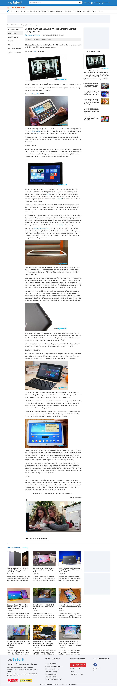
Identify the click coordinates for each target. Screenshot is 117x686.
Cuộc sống (24, 11)
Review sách (59, 11)
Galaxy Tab (35, 94)
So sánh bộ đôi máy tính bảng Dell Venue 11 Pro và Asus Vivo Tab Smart (91, 93)
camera (59, 199)
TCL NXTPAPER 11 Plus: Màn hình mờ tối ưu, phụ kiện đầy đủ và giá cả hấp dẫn (18, 643)
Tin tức (17, 25)
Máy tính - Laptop (13, 37)
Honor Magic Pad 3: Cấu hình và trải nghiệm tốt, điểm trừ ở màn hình (43, 606)
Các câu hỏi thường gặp (52, 669)
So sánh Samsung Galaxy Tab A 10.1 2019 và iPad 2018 (91, 118)
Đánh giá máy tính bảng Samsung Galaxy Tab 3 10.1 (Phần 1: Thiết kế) (91, 85)
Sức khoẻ (68, 11)
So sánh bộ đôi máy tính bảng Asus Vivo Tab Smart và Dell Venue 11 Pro (96, 71)
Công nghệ (14, 11)
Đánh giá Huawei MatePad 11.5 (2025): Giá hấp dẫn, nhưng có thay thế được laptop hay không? (69, 643)
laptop (61, 225)
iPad (48, 194)
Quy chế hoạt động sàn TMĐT (53, 679)
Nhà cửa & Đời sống (88, 11)
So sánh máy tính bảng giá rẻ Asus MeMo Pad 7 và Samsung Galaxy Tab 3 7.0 (91, 110)
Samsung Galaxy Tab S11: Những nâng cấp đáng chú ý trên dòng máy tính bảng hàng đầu (18, 606)
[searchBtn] (80, 2)
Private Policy (97, 668)
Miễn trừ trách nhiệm (51, 674)
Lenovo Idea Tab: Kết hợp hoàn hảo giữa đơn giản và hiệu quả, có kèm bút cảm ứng (69, 569)
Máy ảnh (10, 41)
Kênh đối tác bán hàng (76, 674)
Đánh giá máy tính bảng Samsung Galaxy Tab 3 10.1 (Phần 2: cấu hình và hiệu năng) (91, 101)
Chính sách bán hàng (51, 671)
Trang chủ (10, 25)
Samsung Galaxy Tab (41, 228)
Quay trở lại (38, 538)
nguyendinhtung (75, 497)
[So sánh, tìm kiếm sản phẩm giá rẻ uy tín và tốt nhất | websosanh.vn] (15, 2)
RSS (94, 670)
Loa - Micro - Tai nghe (14, 48)
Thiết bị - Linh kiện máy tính (14, 53)
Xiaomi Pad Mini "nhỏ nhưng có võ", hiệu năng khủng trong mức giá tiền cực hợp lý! (18, 569)
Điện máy (32, 11)
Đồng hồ (10, 45)
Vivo (34, 51)
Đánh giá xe (76, 11)
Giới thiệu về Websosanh (77, 669)
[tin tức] (8, 11)
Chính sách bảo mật (50, 676)
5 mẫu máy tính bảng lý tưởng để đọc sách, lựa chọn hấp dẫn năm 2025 (69, 606)
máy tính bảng (36, 131)
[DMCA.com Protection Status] (26, 680)
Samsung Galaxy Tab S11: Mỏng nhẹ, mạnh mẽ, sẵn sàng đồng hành (43, 569)
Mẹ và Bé (50, 11)
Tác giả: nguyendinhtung (32, 35)
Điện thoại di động (13, 29)
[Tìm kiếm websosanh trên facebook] (95, 664)
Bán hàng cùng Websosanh (102, 3)
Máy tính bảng (33, 25)
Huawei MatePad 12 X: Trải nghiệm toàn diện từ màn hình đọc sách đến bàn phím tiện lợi (43, 643)
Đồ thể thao (42, 11)
